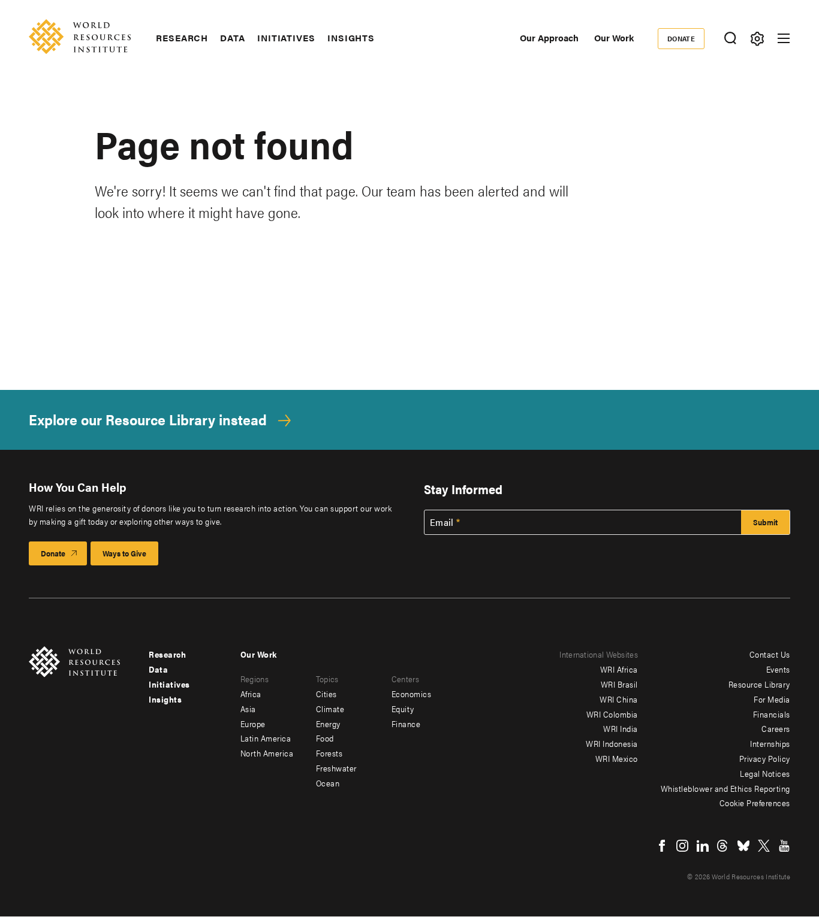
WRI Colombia (612, 714)
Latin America (265, 738)
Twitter (764, 846)
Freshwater (336, 768)
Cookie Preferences (754, 803)
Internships (770, 743)
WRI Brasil (619, 684)
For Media (772, 699)
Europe (253, 724)
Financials (771, 714)
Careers (775, 728)
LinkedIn (703, 846)
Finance (406, 724)
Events (778, 669)
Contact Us (769, 654)
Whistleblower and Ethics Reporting (725, 788)
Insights (351, 37)
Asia (248, 709)
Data (232, 37)
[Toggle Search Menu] (729, 38)
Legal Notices (765, 773)
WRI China (619, 699)
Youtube (784, 846)
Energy (328, 724)
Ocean (328, 783)
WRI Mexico (616, 758)
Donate (681, 38)
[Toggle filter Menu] (756, 38)
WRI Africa (619, 669)
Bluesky (743, 846)
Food (325, 738)
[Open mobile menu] (783, 38)
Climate (330, 709)
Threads (723, 846)
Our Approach (549, 37)
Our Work (614, 37)
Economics (412, 694)
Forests (329, 753)
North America (267, 753)
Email (442, 522)
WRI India (620, 728)
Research (182, 37)
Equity (403, 709)
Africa (250, 694)
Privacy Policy (764, 758)
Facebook (662, 846)
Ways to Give (124, 553)
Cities (326, 694)
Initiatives (286, 37)
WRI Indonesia (612, 743)
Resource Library (759, 684)
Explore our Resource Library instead (148, 419)
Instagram (682, 846)
